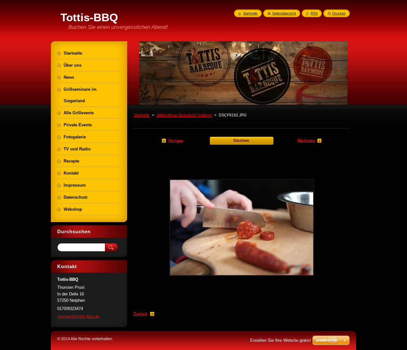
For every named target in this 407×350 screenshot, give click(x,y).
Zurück (140, 314)
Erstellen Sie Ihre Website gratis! (280, 340)
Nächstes (306, 140)
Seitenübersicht (284, 13)
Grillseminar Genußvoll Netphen (184, 115)
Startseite (142, 115)
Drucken (339, 13)
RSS (314, 13)
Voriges (175, 140)
